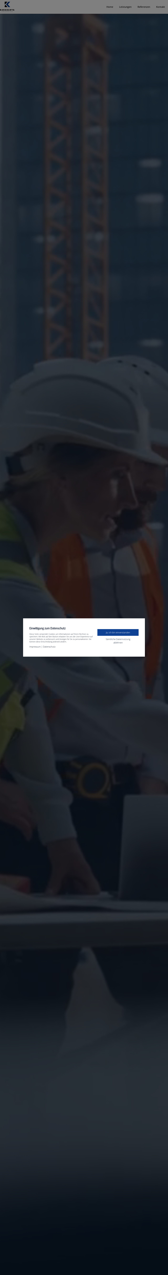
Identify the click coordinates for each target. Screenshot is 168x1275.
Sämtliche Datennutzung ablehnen (118, 641)
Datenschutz (49, 646)
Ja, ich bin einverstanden (118, 632)
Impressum (35, 646)
